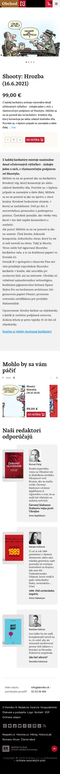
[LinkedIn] (34, 725)
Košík (50, 2)
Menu (56, 3)
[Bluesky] (19, 725)
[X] (29, 725)
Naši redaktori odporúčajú (21, 433)
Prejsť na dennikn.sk (41, 3)
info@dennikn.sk (40, 687)
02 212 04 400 (38, 691)
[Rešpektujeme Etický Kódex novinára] (19, 749)
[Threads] (24, 725)
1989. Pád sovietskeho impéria (41, 592)
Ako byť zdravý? (38, 657)
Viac (13, 127)
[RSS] (44, 725)
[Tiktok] (39, 725)
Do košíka (33, 139)
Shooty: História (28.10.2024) (33, 389)
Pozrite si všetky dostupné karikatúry (27, 331)
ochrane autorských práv (30, 760)
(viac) (32, 586)
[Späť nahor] (54, 749)
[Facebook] (14, 725)
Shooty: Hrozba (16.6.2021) (26, 62)
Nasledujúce (55, 37)
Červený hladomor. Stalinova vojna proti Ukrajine (41, 508)
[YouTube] (9, 725)
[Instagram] (4, 725)
